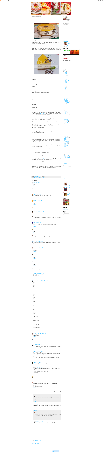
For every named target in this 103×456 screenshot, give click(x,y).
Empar (34, 222)
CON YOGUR (65, 134)
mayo (65, 86)
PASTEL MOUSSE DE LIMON (67, 81)
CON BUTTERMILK (66, 101)
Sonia (34, 200)
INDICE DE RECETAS (66, 141)
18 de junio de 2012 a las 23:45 (39, 421)
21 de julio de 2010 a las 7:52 (38, 194)
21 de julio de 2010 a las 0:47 (38, 182)
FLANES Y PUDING (66, 137)
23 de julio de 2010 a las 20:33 (44, 280)
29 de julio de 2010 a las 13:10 (39, 367)
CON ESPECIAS (66, 111)
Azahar (34, 362)
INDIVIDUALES (66, 142)
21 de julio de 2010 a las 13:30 (38, 222)
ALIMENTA (34, 273)
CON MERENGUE (66, 124)
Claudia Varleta (35, 376)
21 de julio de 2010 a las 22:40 (39, 241)
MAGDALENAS (66, 143)
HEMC (65, 140)
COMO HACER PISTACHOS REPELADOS (66, 83)
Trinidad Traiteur (68, 188)
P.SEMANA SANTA (66, 149)
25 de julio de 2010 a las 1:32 (39, 351)
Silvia (34, 253)
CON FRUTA (65, 112)
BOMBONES (65, 95)
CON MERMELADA (66, 125)
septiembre (66, 75)
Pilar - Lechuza (35, 216)
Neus (34, 182)
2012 (64, 69)
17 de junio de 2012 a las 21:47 (41, 411)
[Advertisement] (68, 34)
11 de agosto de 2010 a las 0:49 (41, 376)
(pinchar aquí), (45, 158)
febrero (66, 89)
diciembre (66, 72)
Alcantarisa (34, 228)
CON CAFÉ (65, 104)
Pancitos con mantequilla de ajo (68, 194)
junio (65, 85)
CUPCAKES (65, 136)
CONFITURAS (65, 135)
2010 (64, 71)
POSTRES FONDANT (66, 155)
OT (64, 148)
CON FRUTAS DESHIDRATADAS (66, 114)
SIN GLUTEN (46, 177)
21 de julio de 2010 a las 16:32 (40, 228)
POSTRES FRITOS (66, 156)
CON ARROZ (65, 99)
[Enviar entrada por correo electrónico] (40, 176)
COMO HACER (66, 97)
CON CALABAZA (66, 105)
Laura (34, 382)
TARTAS (65, 162)
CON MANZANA (66, 121)
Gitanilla (34, 247)
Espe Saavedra (35, 206)
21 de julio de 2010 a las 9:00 (38, 200)
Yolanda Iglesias (35, 211)
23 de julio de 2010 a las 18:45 (40, 273)
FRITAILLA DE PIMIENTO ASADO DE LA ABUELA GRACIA (68, 44)
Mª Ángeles (34, 351)
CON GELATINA (36, 177)
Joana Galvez (35, 235)
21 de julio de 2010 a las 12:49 (40, 216)
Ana (33, 344)
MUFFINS (65, 147)
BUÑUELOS (65, 96)
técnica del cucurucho (42, 113)
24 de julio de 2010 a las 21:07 (38, 344)
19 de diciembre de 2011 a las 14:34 (39, 382)
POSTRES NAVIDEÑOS (67, 157)
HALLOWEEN (65, 139)
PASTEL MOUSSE (43, 177)
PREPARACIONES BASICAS (66, 159)
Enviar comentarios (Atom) (38, 440)
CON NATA (39, 177)
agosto (65, 76)
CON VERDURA (66, 132)
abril (65, 87)
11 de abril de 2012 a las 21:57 (41, 396)
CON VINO (65, 133)
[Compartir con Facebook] (43, 176)
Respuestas (35, 394)
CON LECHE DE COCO (67, 120)
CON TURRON (65, 131)
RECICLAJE (65, 160)
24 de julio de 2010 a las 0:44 (42, 333)
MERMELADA (65, 146)
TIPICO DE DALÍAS (66, 163)
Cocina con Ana (66, 41)
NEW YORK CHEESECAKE (67, 79)
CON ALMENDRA (66, 98)
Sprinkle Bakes (66, 178)
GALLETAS (65, 138)
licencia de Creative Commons (66, 209)
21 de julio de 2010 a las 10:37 (41, 211)
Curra (34, 194)
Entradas (65, 212)
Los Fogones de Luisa (36, 333)
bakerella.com (65, 180)
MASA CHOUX (66, 145)
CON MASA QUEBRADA (67, 122)
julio (65, 77)
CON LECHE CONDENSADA (66, 119)
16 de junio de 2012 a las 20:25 (39, 404)
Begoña (34, 241)
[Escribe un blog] (42, 176)
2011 (64, 70)
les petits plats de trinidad (67, 187)
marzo (65, 88)
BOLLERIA (65, 94)
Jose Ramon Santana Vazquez (37, 280)
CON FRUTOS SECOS (66, 115)
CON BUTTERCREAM (66, 100)
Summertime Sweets (66, 180)
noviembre (66, 73)
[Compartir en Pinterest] (44, 176)
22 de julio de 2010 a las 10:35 (39, 247)
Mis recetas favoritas (66, 192)
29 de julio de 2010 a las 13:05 (39, 362)
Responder (34, 185)
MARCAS (65, 144)
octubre (66, 74)
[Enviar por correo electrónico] (41, 176)
